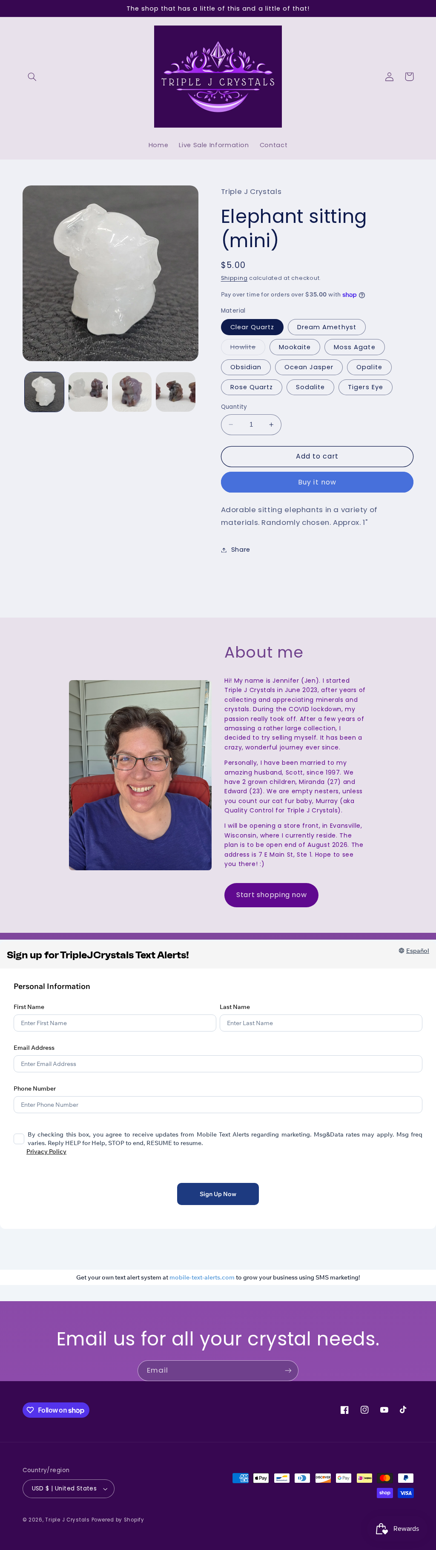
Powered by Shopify (118, 1519)
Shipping (234, 278)
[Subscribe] (288, 1370)
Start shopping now (271, 895)
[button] (32, 76)
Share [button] (240, 549)
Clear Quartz (252, 327)
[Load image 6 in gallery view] (175, 391)
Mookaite (295, 347)
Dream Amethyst (326, 327)
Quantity (234, 407)
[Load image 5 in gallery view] (131, 391)
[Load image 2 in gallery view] (88, 391)
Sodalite (310, 387)
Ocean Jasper (309, 367)
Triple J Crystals (67, 1519)
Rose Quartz (251, 387)
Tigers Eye (365, 387)
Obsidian (245, 367)
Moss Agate (355, 347)
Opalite (369, 367)
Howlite (247, 348)
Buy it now (317, 482)
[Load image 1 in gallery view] (44, 391)
